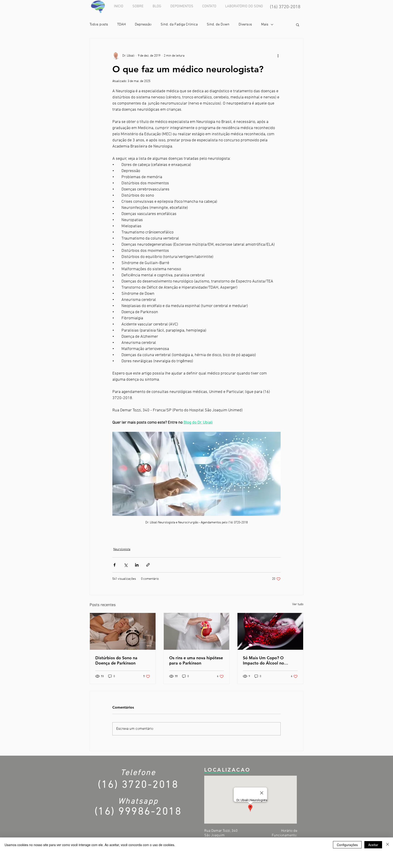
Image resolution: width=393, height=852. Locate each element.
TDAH (121, 24)
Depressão (143, 24)
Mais (264, 24)
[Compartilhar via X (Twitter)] (125, 565)
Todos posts (99, 24)
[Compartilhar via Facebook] (114, 565)
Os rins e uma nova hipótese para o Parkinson (196, 660)
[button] (297, 24)
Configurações (347, 844)
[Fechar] (387, 844)
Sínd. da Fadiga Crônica (179, 24)
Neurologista (121, 549)
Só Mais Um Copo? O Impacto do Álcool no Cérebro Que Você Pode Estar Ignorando (266, 660)
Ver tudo (297, 604)
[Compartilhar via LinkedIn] (137, 565)
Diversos (245, 24)
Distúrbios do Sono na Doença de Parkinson (116, 660)
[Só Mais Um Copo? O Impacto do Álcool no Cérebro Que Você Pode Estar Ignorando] (270, 631)
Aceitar (373, 844)
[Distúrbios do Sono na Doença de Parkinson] (123, 631)
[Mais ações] (278, 55)
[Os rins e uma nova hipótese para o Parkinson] (196, 631)
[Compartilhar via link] (148, 565)
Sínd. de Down (218, 24)
